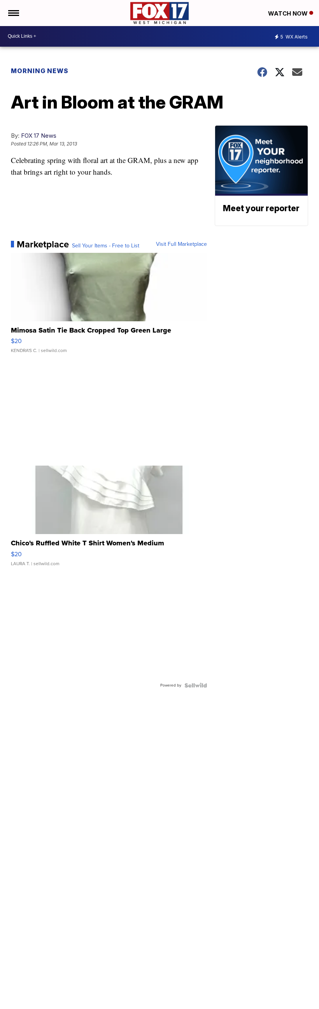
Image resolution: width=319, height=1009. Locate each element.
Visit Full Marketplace (181, 244)
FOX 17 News (38, 135)
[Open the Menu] (13, 13)
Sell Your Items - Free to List (105, 246)
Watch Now (288, 13)
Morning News (39, 71)
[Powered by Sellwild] (195, 685)
